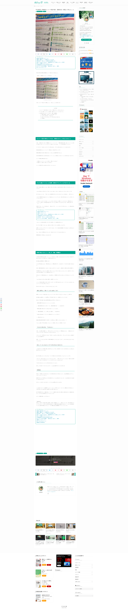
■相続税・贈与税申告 (41, 422)
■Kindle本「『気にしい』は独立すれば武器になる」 (46, 61)
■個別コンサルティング (42, 212)
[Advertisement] (55, 128)
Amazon (44, 564)
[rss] (65, 606)
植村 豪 (40, 492)
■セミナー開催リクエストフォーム (43, 63)
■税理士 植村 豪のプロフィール (42, 58)
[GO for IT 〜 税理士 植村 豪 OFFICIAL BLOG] (41, 2)
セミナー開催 (81, 147)
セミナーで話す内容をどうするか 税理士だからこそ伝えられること (52, 110)
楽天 (49, 564)
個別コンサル (81, 141)
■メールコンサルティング (41, 67)
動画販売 (80, 153)
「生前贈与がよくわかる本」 (86, 34)
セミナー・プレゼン (39, 11)
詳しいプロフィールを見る (86, 39)
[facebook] (84, 43)
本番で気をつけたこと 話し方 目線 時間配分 (48, 113)
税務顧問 (80, 143)
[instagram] (86, 43)
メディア (80, 149)
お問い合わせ (81, 156)
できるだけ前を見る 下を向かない (47, 115)
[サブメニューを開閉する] (93, 141)
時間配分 (43, 118)
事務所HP (80, 151)
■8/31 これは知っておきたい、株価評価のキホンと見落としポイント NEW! (50, 62)
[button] (38, 54)
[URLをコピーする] (72, 54)
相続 (80, 145)
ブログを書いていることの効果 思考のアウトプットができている (51, 111)
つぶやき (44, 11)
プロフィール (81, 139)
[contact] (88, 43)
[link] (48, 493)
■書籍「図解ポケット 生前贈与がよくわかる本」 (46, 59)
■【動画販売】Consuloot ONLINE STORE (44, 64)
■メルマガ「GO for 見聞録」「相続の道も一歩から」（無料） (48, 66)
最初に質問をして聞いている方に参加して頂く (49, 114)
